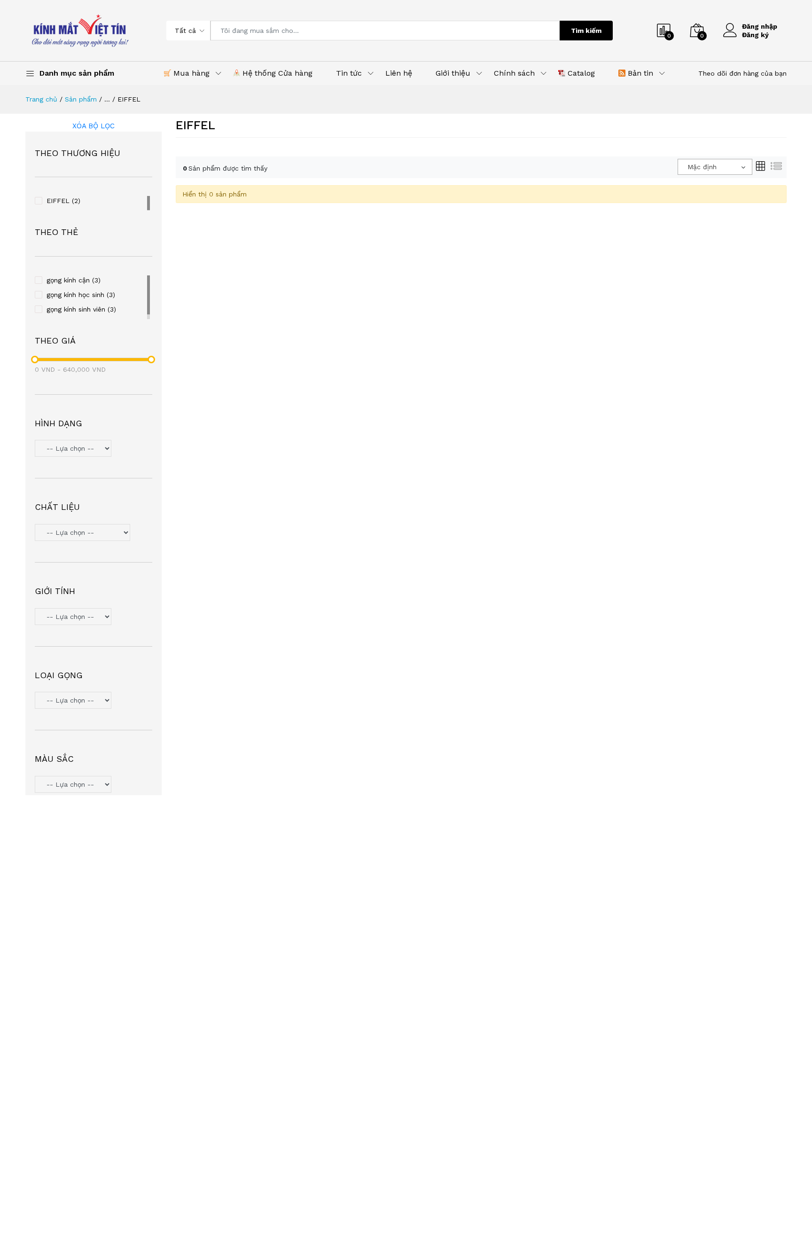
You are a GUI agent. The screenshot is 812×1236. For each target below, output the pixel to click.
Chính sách (514, 73)
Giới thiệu (453, 73)
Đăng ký (755, 35)
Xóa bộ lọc (93, 126)
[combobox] (715, 167)
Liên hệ (398, 73)
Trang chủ (41, 99)
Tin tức (349, 73)
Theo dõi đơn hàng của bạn (742, 73)
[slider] (35, 359)
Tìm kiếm (586, 30)
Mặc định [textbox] (702, 167)
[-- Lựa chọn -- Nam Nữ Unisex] (93, 617)
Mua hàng (190, 73)
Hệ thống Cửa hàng (276, 73)
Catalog (580, 73)
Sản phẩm (81, 99)
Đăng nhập (759, 26)
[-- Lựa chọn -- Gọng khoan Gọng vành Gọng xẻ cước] (93, 701)
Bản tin (639, 73)
